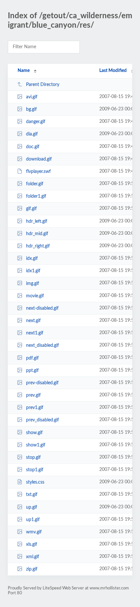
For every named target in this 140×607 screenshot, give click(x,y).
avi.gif (31, 97)
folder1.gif (36, 196)
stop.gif (33, 457)
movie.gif (35, 296)
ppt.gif (32, 370)
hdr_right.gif (38, 246)
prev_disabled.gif (42, 420)
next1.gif (34, 333)
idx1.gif (33, 271)
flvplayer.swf (38, 171)
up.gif (31, 507)
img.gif (32, 283)
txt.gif (31, 494)
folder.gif (34, 184)
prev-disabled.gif (42, 383)
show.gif (34, 432)
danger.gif (35, 122)
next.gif (33, 320)
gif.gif (31, 208)
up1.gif (33, 519)
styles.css (35, 482)
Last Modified (113, 70)
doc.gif (32, 147)
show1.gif (35, 445)
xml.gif (32, 557)
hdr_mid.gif (37, 234)
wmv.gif (34, 532)
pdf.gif (32, 358)
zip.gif (31, 569)
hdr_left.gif (36, 221)
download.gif (39, 159)
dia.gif (32, 134)
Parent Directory (42, 84)
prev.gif (33, 395)
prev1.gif (34, 407)
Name (24, 70)
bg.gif (31, 109)
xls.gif (31, 544)
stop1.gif (34, 470)
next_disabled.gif (42, 345)
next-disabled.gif (42, 308)
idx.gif (32, 258)
